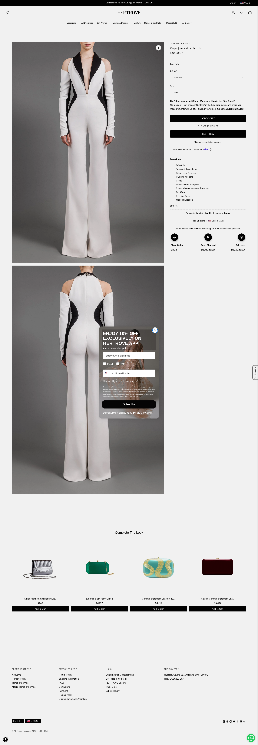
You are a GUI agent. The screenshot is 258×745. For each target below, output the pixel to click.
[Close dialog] (155, 330)
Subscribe (129, 404)
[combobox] (108, 373)
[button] (5, 739)
